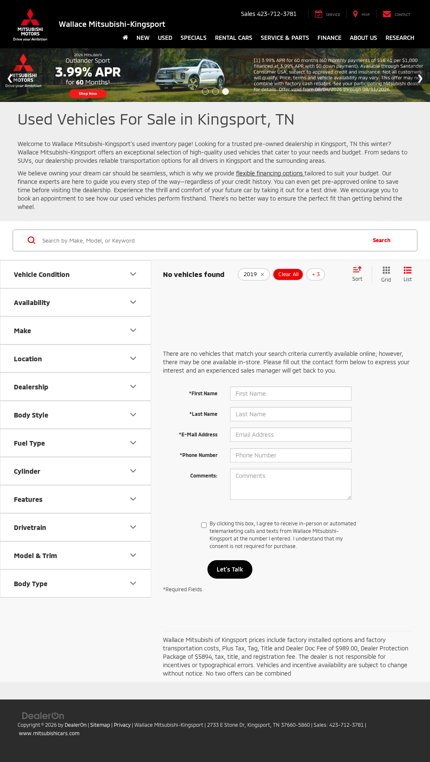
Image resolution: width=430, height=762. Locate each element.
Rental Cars (233, 37)
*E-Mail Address (198, 434)
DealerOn (76, 725)
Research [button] (399, 37)
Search (382, 240)
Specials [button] (194, 37)
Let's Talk (230, 569)
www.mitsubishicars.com (49, 733)
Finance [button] (329, 37)
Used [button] (165, 37)
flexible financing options (270, 173)
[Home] (125, 37)
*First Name (203, 393)
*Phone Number (199, 455)
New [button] (142, 37)
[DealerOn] (43, 715)
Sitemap (100, 725)
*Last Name (203, 414)
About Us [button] (363, 37)
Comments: (204, 475)
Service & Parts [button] (285, 37)
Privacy (122, 725)
